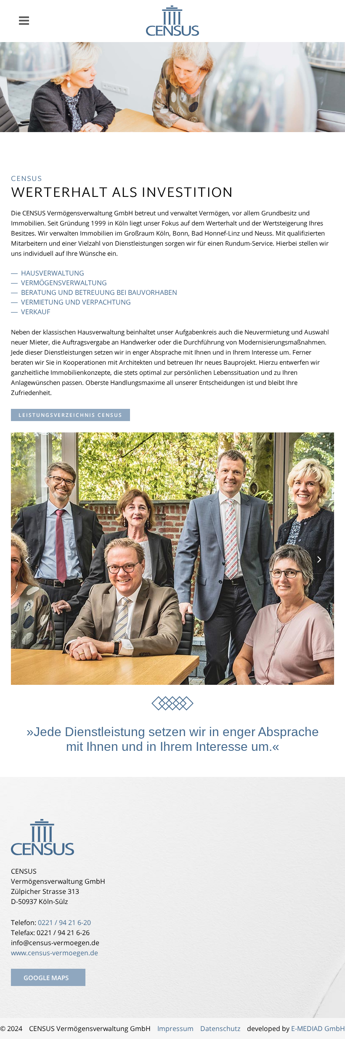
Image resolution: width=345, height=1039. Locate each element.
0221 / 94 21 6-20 (64, 922)
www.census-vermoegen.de (54, 952)
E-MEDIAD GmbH (318, 1028)
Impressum (175, 1028)
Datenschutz (220, 1028)
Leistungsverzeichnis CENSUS (70, 415)
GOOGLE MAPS (46, 977)
